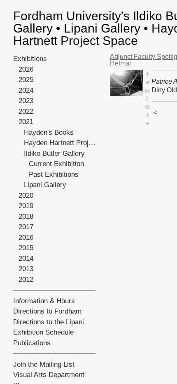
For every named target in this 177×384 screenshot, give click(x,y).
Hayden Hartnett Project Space (60, 143)
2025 (26, 80)
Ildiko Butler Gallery (54, 153)
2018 (26, 216)
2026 (26, 69)
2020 (26, 195)
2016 (26, 237)
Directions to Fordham (47, 311)
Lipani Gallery (45, 185)
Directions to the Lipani (48, 322)
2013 (26, 269)
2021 (26, 122)
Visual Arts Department (48, 375)
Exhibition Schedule (43, 332)
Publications (32, 343)
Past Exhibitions (54, 174)
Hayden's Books (49, 132)
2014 (26, 258)
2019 (26, 206)
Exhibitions (30, 59)
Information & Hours (44, 301)
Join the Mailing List (44, 364)
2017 (26, 227)
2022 (26, 111)
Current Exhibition (56, 164)
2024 (26, 90)
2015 (26, 248)
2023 (26, 101)
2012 (26, 279)
